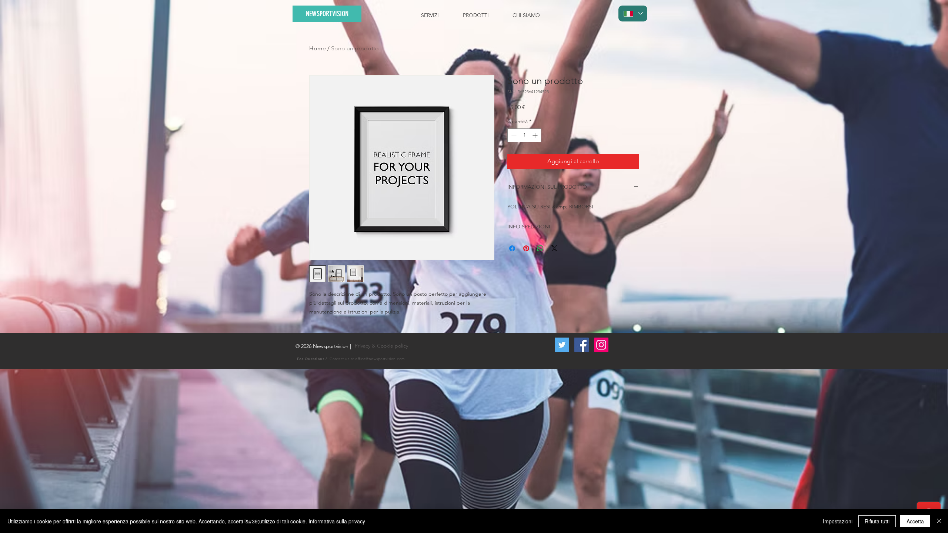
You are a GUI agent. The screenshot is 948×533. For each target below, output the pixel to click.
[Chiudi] (939, 521)
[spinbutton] (524, 135)
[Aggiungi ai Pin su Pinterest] (526, 248)
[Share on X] (554, 248)
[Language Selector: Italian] (632, 13)
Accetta (915, 521)
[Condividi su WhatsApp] (540, 248)
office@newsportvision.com (380, 358)
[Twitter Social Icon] (562, 345)
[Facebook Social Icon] (581, 345)
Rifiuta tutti (877, 521)
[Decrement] (513, 135)
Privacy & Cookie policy (381, 345)
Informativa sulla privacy (336, 521)
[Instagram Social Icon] (601, 345)
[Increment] (535, 135)
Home (317, 48)
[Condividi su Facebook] (512, 248)
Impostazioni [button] (837, 521)
